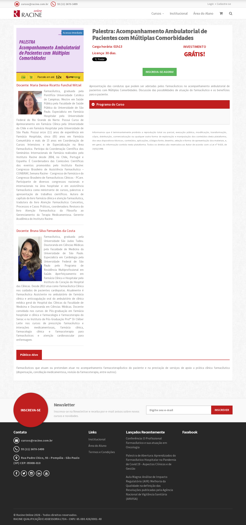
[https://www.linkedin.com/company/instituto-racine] (39, 473)
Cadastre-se (224, 4)
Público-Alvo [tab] (29, 355)
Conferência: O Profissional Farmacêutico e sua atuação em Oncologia (146, 442)
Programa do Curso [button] (110, 104)
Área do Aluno (203, 13)
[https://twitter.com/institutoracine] (24, 473)
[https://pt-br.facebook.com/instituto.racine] (17, 473)
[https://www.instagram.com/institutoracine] (32, 473)
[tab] (159, 104)
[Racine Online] (28, 13)
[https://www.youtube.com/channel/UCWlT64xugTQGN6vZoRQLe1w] (47, 473)
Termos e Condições (101, 452)
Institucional (179, 13)
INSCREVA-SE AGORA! (160, 72)
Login (211, 4)
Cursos (156, 13)
